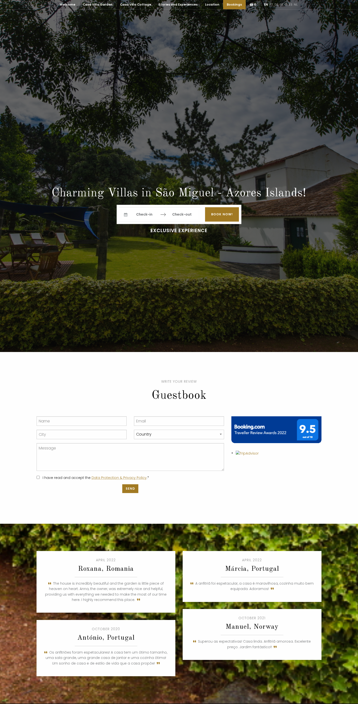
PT (271, 4)
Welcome (67, 4)
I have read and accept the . (95, 477)
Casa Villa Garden (98, 4)
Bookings (234, 4)
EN (266, 4)
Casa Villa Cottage (135, 4)
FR (281, 4)
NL (296, 4)
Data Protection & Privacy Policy (119, 477)
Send (130, 488)
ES (290, 4)
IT (286, 4)
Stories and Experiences (178, 4)
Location (212, 4)
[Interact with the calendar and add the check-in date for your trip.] (125, 214)
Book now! (222, 214)
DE (276, 4)
